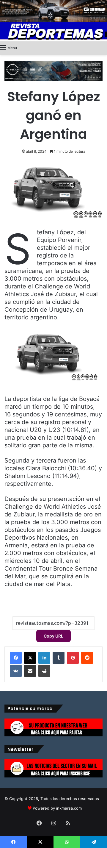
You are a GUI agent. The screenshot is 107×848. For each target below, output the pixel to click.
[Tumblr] (58, 658)
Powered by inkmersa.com (57, 808)
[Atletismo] (53, 31)
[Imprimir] (44, 671)
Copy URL (53, 635)
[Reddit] (87, 658)
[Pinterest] (73, 658)
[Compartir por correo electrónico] (30, 671)
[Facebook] (16, 658)
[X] (30, 658)
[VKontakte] (16, 671)
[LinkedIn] (44, 658)
